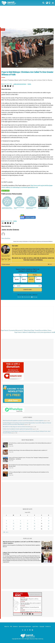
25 (6, 528)
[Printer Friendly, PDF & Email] (5, 191)
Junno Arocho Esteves (19, 84)
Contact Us (48, 626)
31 (48, 528)
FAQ (11, 626)
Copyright (41, 626)
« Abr (4, 532)
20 (20, 526)
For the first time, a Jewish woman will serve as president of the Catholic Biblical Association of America (30, 443)
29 (34, 528)
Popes (2, 29)
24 (48, 526)
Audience (15, 626)
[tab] (20, 594)
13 (20, 523)
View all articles (5, 238)
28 (27, 528)
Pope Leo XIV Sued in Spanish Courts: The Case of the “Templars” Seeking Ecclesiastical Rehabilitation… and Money (28, 458)
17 (48, 523)
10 (48, 520)
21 (27, 526)
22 (34, 526)
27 (20, 528)
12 (13, 523)
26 (13, 528)
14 (27, 523)
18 (6, 526)
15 (34, 523)
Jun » (7, 532)
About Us (6, 626)
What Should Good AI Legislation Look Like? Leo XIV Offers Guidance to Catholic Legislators (23, 420)
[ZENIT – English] (15, 3)
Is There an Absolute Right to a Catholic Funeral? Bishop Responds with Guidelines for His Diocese (29, 473)
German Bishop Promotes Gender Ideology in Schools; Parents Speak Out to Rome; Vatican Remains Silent (29, 465)
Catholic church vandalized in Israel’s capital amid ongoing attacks (17, 429)
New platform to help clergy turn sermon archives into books (16, 426)
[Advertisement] (27, 16)
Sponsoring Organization (25, 626)
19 (13, 526)
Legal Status (35, 626)
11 (6, 523)
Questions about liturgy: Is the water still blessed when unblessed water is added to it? (28, 450)
